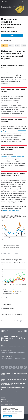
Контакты (3, 399)
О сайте (3, 397)
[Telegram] (10, 367)
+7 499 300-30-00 (6, 357)
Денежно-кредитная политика (15, 6)
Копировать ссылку (8, 308)
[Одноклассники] (17, 367)
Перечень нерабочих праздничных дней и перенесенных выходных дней (12, 390)
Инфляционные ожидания (6, 7)
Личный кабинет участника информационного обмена (14, 373)
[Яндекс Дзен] (14, 367)
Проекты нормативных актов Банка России (13, 387)
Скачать (12, 35)
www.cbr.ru (11, 411)
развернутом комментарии (10, 210)
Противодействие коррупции (9, 401)
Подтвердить (7, 416)
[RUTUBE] (21, 367)
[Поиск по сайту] (23, 1)
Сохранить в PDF (6, 304)
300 (2, 345)
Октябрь (23, 45)
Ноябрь (17, 45)
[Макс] (25, 367)
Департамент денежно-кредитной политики (11, 316)
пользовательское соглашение (10, 413)
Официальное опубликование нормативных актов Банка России (13, 384)
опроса (18, 103)
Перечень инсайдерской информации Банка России (13, 380)
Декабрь (11, 45)
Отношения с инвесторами (8, 377)
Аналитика (5, 6)
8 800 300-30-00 (6, 351)
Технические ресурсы (7, 404)
